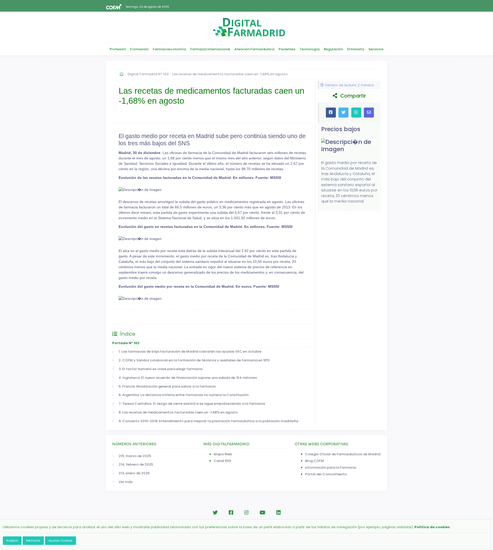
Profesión (118, 49)
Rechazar (33, 540)
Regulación (333, 49)
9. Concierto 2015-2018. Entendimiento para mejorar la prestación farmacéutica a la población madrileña (208, 421)
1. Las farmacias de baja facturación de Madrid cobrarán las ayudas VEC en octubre (190, 351)
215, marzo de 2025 (135, 455)
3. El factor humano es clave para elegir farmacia (160, 368)
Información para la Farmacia (330, 467)
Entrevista (355, 49)
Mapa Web (223, 454)
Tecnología (309, 49)
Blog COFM (314, 460)
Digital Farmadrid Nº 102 (148, 74)
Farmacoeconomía (169, 49)
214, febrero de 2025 (136, 464)
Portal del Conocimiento (326, 474)
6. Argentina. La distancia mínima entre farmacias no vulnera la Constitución (184, 394)
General (124, 317)
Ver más (125, 481)
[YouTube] (262, 512)
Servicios (375, 49)
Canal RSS (222, 460)
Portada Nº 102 (125, 343)
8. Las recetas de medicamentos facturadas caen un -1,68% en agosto (178, 412)
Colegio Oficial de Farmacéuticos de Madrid (342, 454)
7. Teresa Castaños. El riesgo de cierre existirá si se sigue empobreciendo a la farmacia (192, 403)
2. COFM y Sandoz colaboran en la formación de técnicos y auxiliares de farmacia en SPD (194, 360)
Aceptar (12, 540)
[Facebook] (231, 512)
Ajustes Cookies (60, 540)
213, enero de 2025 (134, 473)
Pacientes (287, 49)
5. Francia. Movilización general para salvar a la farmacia (167, 386)
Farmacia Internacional (210, 49)
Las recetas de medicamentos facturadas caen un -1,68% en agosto (230, 74)
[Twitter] (215, 512)
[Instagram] (246, 512)
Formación (139, 49)
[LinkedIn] (278, 512)
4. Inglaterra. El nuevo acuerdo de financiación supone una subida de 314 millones (188, 377)
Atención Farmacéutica (254, 49)
